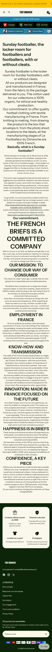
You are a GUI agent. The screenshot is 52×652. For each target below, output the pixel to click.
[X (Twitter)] (13, 574)
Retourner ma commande (13, 591)
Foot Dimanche (29, 648)
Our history (7, 600)
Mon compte (8, 587)
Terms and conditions (11, 609)
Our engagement (9, 605)
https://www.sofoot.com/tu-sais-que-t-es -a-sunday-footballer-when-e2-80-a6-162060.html (26, 206)
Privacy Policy (8, 614)
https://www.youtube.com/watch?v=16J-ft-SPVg (26, 215)
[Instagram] (8, 574)
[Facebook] (4, 574)
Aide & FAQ (7, 596)
